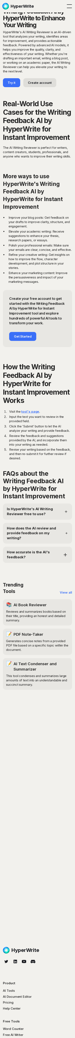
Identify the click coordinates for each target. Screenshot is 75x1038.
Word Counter (13, 1029)
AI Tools (9, 991)
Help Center (12, 1008)
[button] (68, 6)
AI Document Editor (17, 997)
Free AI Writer (13, 1035)
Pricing (8, 1002)
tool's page (30, 411)
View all (66, 592)
